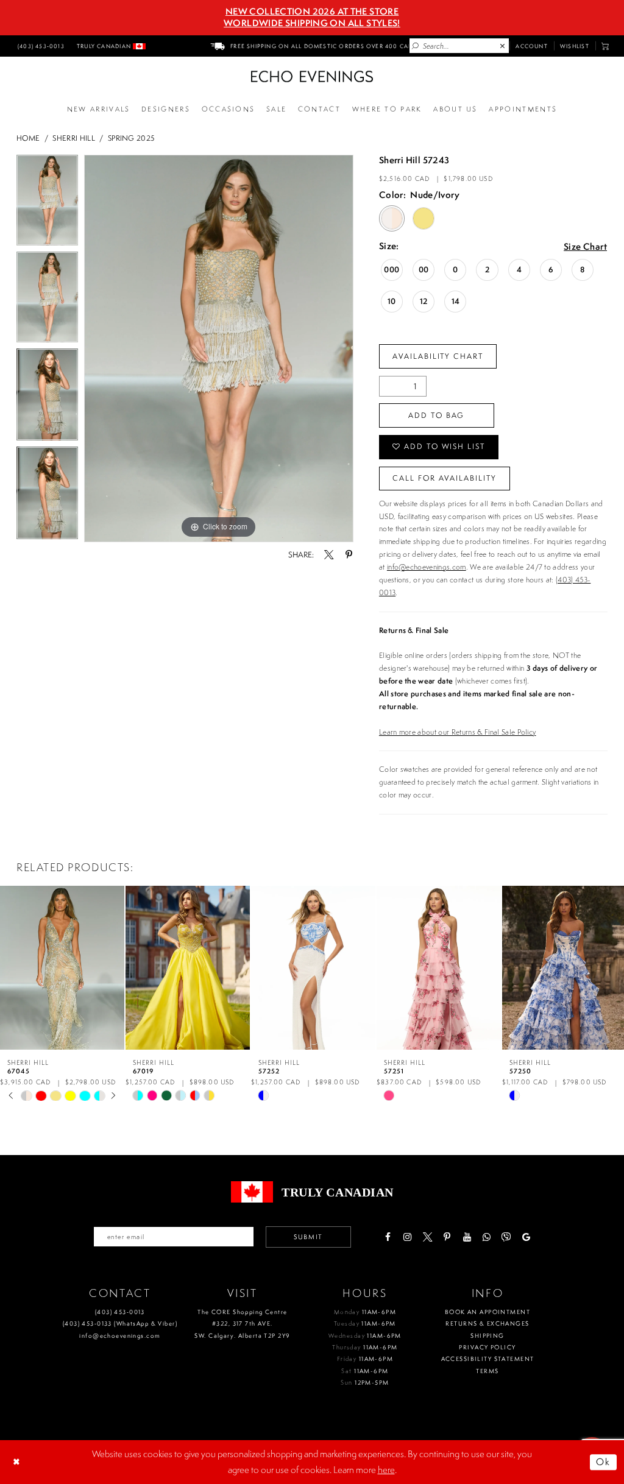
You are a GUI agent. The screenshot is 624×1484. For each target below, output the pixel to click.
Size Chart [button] (585, 247)
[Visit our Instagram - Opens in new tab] (407, 1237)
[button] (605, 46)
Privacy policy (487, 1347)
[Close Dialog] (17, 1462)
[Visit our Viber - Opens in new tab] (506, 1237)
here (386, 1469)
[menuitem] (40, 45)
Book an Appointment (487, 1312)
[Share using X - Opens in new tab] (328, 554)
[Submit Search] (415, 46)
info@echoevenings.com (426, 567)
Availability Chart (437, 356)
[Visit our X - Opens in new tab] (426, 1237)
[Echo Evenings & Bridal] (312, 76)
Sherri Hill (73, 138)
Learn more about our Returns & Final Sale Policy (457, 732)
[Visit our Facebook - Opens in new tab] (387, 1237)
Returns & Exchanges (487, 1323)
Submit (308, 1236)
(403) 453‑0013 (120, 1312)
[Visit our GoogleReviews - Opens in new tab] (526, 1237)
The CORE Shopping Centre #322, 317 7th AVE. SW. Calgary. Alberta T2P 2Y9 (242, 1324)
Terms (487, 1371)
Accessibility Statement (487, 1359)
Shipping (487, 1336)
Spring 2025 (131, 138)
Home (28, 138)
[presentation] (62, 967)
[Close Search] (502, 46)
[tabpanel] (47, 203)
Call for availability (444, 478)
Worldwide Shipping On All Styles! (312, 23)
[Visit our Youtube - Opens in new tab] (466, 1237)
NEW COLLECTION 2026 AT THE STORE (312, 11)
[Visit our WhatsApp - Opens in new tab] (486, 1237)
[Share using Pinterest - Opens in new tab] (348, 554)
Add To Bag (436, 415)
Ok (603, 1461)
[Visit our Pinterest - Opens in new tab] (447, 1237)
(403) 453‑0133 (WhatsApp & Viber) (120, 1323)
